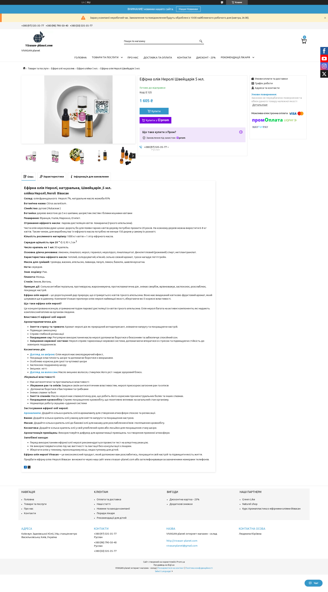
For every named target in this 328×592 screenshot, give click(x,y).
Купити (156, 111)
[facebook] (25, 467)
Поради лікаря (106, 513)
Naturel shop (249, 503)
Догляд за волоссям (43, 372)
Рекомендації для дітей (111, 517)
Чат (316, 583)
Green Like (248, 499)
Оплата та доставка (109, 499)
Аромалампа (32, 412)
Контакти (184, 57)
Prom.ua (181, 562)
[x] (29, 467)
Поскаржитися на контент (171, 568)
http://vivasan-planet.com (181, 540)
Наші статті (104, 503)
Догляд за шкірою (42, 354)
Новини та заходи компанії (113, 508)
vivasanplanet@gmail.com (181, 545)
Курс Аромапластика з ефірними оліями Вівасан (271, 508)
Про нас (132, 57)
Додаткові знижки (181, 503)
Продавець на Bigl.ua (164, 565)
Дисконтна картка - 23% (184, 499)
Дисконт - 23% (206, 57)
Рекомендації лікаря (235, 57)
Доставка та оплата (158, 57)
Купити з (151, 120)
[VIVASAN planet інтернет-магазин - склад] (38, 38)
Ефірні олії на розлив (62, 68)
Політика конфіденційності (199, 568)
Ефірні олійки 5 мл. (87, 68)
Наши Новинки (188, 9)
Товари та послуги (105, 57)
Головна (80, 57)
